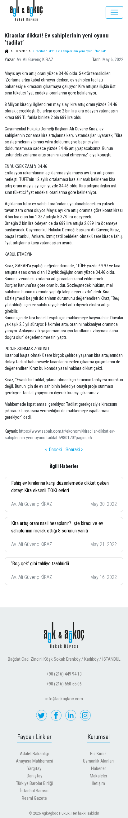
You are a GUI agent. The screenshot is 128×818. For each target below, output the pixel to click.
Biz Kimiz (98, 753)
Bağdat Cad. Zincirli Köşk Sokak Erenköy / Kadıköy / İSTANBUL (64, 659)
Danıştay (34, 776)
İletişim (98, 783)
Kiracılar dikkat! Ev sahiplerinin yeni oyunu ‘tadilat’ (69, 51)
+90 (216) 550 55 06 (64, 684)
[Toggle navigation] (114, 12)
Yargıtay (34, 768)
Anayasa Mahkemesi (34, 761)
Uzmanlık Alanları (98, 761)
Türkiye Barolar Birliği (34, 783)
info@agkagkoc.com (64, 699)
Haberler (98, 768)
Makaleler (98, 776)
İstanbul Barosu (34, 791)
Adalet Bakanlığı (34, 753)
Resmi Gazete (34, 798)
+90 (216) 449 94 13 (64, 674)
